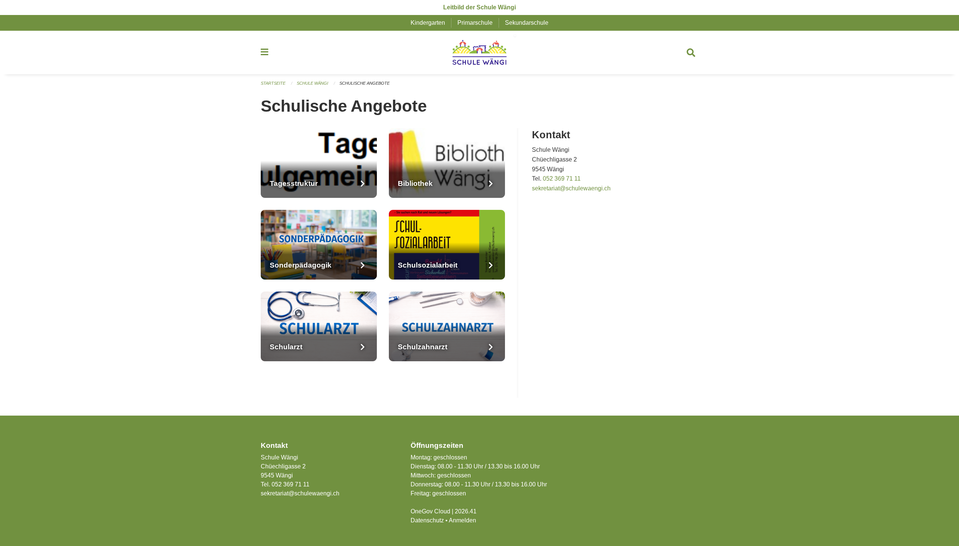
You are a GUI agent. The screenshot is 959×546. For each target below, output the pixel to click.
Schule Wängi (312, 83)
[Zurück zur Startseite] (479, 52)
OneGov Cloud (430, 511)
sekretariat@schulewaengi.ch (571, 188)
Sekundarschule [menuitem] (526, 22)
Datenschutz (427, 520)
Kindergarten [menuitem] (428, 22)
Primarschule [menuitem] (475, 22)
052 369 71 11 (562, 178)
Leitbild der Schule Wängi (479, 7)
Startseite (273, 83)
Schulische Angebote (364, 83)
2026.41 (466, 511)
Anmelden (462, 520)
